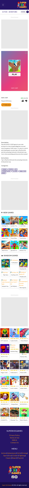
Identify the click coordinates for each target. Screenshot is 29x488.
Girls (18, 453)
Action (3, 453)
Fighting (22, 455)
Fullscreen (7, 105)
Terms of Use (14, 438)
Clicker (14, 171)
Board (14, 458)
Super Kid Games (7, 485)
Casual (4, 169)
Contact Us (14, 442)
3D (16, 169)
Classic (8, 458)
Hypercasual (6, 171)
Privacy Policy (14, 435)
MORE (23, 12)
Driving (24, 453)
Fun (10, 455)
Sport (5, 455)
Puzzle (11, 169)
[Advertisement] (14, 34)
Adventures (11, 453)
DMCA (14, 440)
